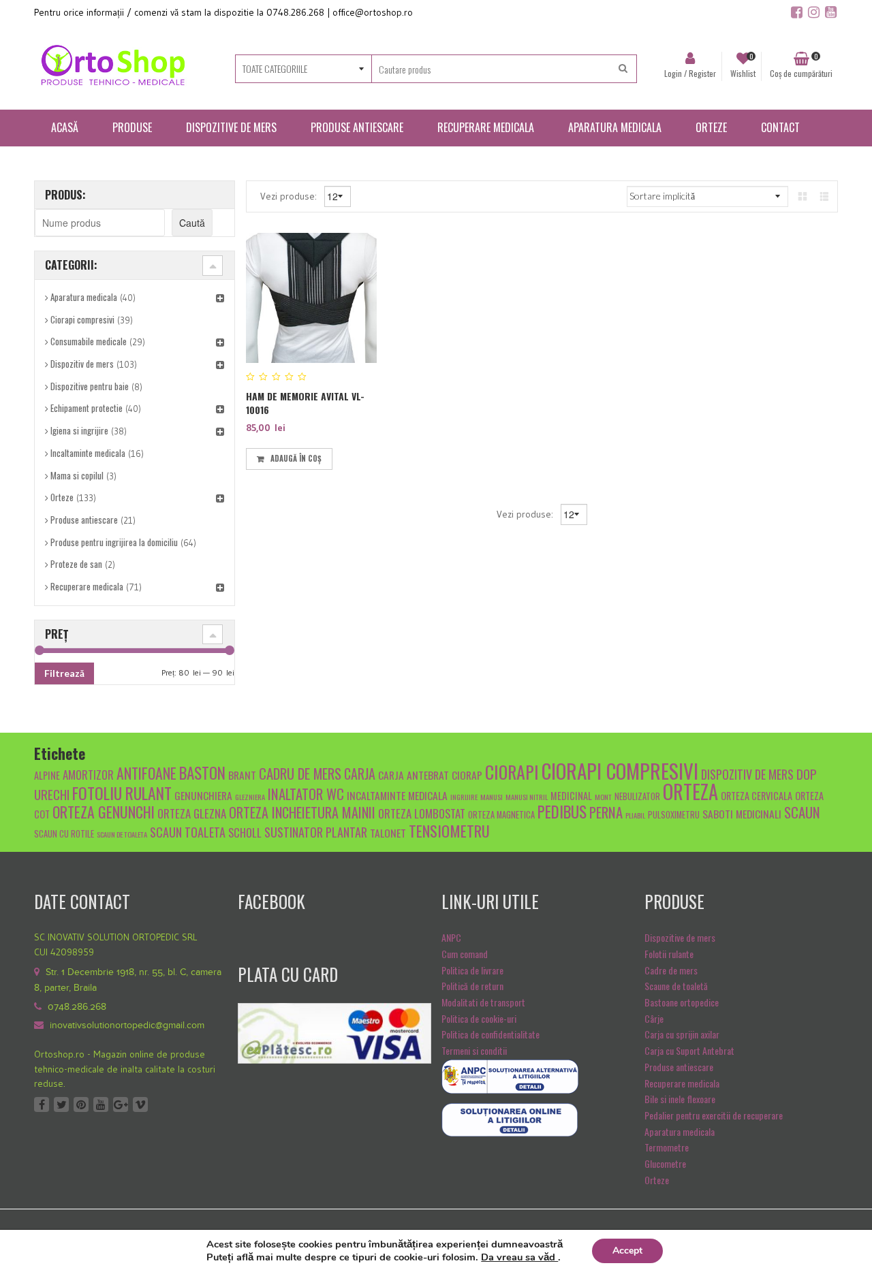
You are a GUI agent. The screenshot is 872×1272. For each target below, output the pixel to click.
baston (202, 772)
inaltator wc (306, 793)
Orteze (62, 497)
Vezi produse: (290, 195)
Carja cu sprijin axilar (681, 1034)
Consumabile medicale (88, 341)
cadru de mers (300, 773)
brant (242, 774)
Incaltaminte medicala (87, 453)
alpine (47, 775)
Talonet (388, 832)
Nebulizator (637, 796)
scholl (245, 832)
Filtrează (64, 673)
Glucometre (665, 1163)
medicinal (571, 796)
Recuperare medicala (86, 586)
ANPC (451, 937)
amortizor (88, 774)
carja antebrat (413, 774)
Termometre (666, 1147)
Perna (606, 812)
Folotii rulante (669, 954)
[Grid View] (802, 196)
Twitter (61, 1104)
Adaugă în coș (296, 458)
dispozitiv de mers (747, 774)
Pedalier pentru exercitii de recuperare (713, 1115)
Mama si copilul (77, 475)
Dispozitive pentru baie (89, 386)
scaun (802, 812)
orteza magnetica (501, 814)
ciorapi (512, 771)
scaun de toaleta (122, 834)
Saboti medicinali (741, 813)
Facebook (41, 1104)
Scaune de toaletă (676, 986)
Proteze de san (76, 564)
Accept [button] (627, 1250)
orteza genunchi (103, 812)
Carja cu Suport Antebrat (689, 1050)
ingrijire (464, 796)
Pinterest (81, 1104)
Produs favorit (344, 456)
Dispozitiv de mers (82, 363)
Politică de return (472, 986)
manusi (491, 796)
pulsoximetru (674, 814)
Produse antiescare (84, 519)
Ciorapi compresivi (82, 319)
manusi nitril (526, 796)
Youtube (100, 1104)
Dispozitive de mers (679, 937)
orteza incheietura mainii (302, 812)
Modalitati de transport (483, 1002)
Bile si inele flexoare (679, 1099)
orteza (690, 791)
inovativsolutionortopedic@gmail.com (127, 1025)
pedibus (562, 811)
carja (359, 773)
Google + (120, 1104)
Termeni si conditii (474, 1050)
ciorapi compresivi (620, 770)
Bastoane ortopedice (681, 1002)
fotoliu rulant (122, 793)
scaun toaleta (187, 832)
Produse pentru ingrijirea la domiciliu (114, 542)
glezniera (250, 796)
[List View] (824, 196)
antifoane (146, 773)
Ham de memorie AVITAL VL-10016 (305, 403)
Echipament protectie (86, 408)
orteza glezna (191, 813)
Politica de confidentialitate (490, 1034)
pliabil (635, 815)
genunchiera (203, 795)
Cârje (654, 1018)
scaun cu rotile (64, 833)
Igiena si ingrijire (79, 430)
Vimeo (140, 1104)
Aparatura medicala (83, 297)
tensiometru (449, 830)
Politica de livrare (472, 970)
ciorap (467, 774)
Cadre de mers (671, 970)
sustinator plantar (315, 832)
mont (603, 796)
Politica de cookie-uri (478, 1018)
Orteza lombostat (421, 813)
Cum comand (464, 954)
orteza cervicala (756, 796)
